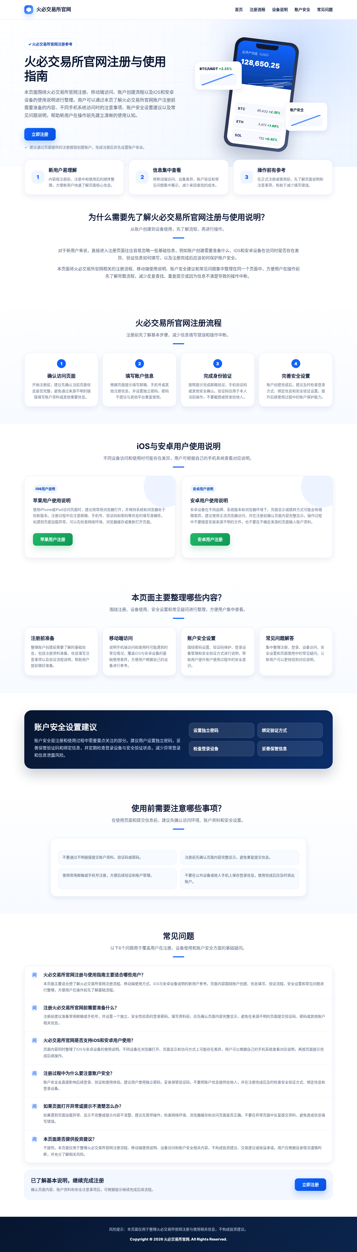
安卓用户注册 (210, 539)
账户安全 (302, 9)
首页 (239, 9)
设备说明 (280, 9)
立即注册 (40, 134)
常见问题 (325, 9)
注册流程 (257, 9)
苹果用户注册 (52, 539)
